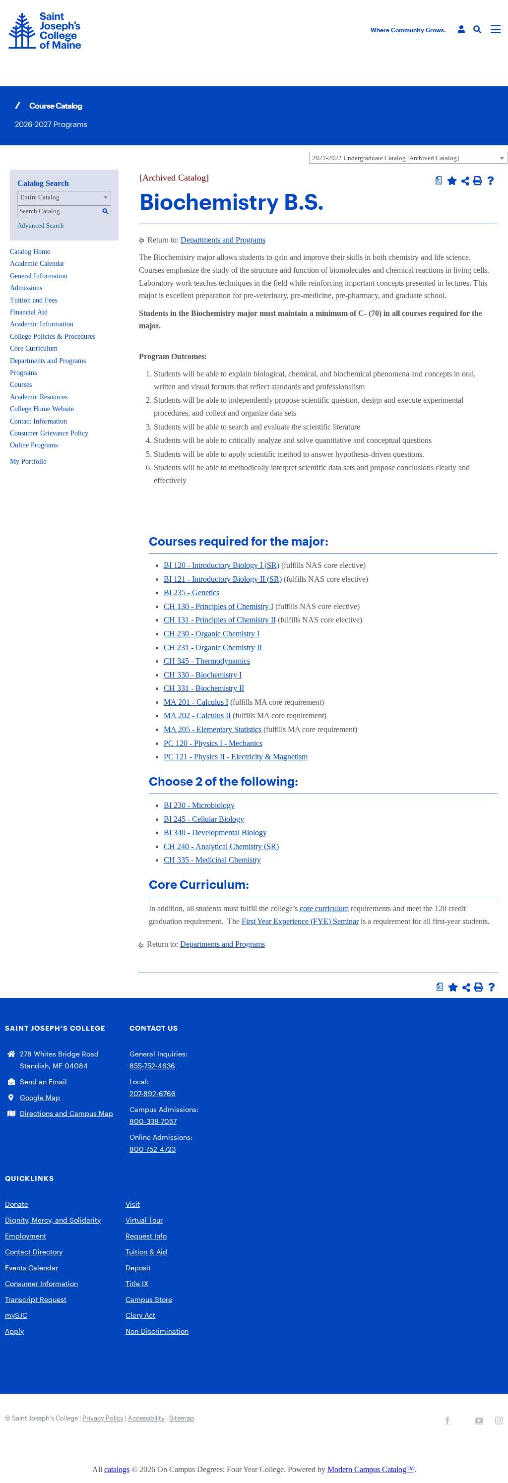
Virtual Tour (144, 1220)
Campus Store (149, 1299)
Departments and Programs (48, 361)
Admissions (26, 288)
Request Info (146, 1236)
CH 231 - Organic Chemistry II (213, 647)
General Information (38, 276)
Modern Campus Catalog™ (370, 1469)
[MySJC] (461, 29)
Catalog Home (30, 251)
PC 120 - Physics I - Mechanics (213, 743)
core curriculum (324, 908)
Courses (21, 384)
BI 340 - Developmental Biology (215, 832)
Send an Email (43, 1081)
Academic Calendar (37, 263)
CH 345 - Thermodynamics (207, 661)
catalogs (116, 1469)
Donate (16, 1204)
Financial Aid (29, 312)
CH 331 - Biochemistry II (204, 688)
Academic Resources (38, 397)
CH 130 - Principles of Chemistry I (218, 606)
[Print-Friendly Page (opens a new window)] (478, 180)
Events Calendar (31, 1267)
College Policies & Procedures (52, 336)
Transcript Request (35, 1299)
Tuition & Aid (146, 1251)
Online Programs (34, 445)
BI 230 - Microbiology (199, 805)
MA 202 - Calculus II (197, 715)
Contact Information (38, 421)
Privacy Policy (103, 1418)
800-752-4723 (152, 1149)
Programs (23, 372)
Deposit (138, 1267)
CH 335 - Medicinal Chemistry (212, 860)
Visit (133, 1204)
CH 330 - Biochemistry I (203, 675)
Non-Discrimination (157, 1331)
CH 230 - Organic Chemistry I (211, 633)
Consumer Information (41, 1283)
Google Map (40, 1097)
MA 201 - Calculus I (196, 702)
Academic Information (41, 324)
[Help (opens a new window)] (491, 180)
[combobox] (408, 158)
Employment (25, 1236)
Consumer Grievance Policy (49, 433)
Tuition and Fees (33, 300)
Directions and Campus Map (66, 1113)
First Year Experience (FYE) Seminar (300, 921)
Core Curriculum (34, 348)
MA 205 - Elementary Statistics (212, 729)
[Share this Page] (465, 181)
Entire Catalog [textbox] (40, 197)
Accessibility (146, 1418)
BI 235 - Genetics (191, 592)
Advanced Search (40, 225)
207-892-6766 (152, 1093)
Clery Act (140, 1315)
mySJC (16, 1315)
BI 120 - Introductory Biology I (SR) (221, 565)
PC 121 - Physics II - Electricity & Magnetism (236, 756)
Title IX (137, 1283)
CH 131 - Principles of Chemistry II (220, 620)
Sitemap (181, 1418)
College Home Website (42, 409)
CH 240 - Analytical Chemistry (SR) (221, 846)
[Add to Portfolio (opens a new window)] (452, 180)
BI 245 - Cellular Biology (204, 819)
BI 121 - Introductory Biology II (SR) (223, 579)
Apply (14, 1331)
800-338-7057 (153, 1121)
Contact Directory (34, 1251)
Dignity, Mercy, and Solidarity (53, 1220)
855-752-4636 (152, 1065)
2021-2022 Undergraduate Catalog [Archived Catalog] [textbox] (385, 158)
